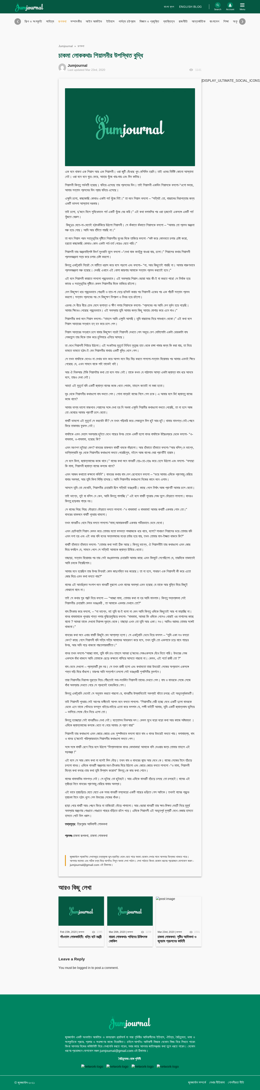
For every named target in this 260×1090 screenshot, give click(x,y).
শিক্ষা (226, 21)
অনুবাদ (236, 21)
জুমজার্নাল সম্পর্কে (197, 1082)
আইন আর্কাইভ (94, 21)
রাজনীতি (183, 21)
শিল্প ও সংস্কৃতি (33, 21)
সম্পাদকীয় (76, 21)
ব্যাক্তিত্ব (169, 21)
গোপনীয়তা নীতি (236, 1082)
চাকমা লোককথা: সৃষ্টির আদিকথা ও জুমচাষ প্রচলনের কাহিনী (177, 939)
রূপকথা (62, 21)
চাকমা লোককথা (98, 836)
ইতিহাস (110, 21)
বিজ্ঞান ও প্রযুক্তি (149, 21)
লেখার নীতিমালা (217, 1082)
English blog (190, 6)
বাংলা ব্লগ (169, 6)
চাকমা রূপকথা (80, 836)
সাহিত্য (50, 21)
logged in (84, 967)
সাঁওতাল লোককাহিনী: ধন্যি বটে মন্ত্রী (81, 937)
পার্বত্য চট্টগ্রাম (127, 21)
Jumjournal (65, 46)
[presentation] (17, 21)
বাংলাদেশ (214, 21)
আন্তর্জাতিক (199, 21)
